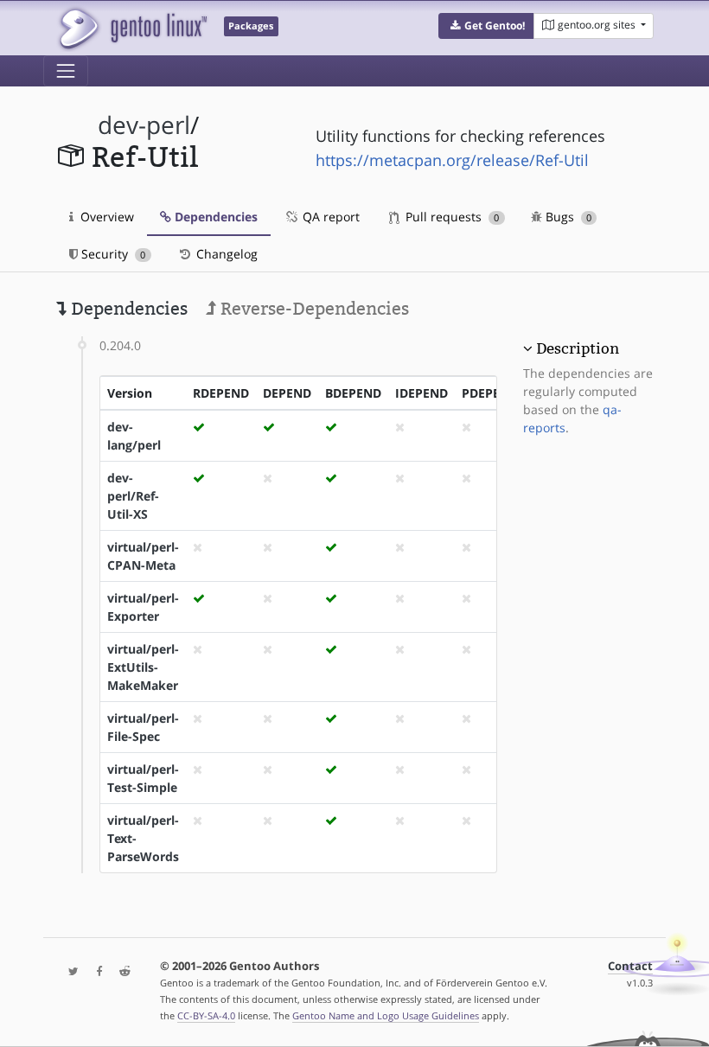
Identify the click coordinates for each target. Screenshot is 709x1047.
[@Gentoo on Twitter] (69, 972)
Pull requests (450, 216)
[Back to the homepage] (131, 28)
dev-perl (144, 125)
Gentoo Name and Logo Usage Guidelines (385, 1015)
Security (111, 254)
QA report (329, 216)
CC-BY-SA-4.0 (206, 1015)
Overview (105, 216)
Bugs (566, 216)
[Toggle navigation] (65, 70)
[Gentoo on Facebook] (95, 972)
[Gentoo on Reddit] (120, 972)
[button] (486, 26)
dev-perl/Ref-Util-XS (133, 495)
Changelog (225, 254)
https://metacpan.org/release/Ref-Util (452, 160)
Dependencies (214, 216)
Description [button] (577, 348)
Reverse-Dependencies (312, 308)
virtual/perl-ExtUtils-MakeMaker (143, 667)
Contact (630, 966)
